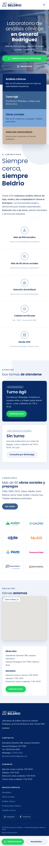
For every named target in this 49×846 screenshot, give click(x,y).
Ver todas (10, 506)
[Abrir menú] (44, 5)
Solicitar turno (15, 841)
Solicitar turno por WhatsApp (26, 58)
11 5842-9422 (17, 753)
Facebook (26, 817)
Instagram (11, 817)
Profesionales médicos (11, 806)
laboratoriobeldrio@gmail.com (14, 756)
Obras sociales (8, 797)
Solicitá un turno (9, 810)
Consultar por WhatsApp (21, 454)
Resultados (36, 841)
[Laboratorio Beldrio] (11, 4)
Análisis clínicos (8, 801)
